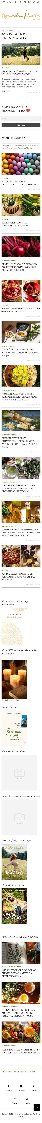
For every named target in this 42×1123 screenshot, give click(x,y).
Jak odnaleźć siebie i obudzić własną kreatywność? (20, 72)
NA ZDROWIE (6, 260)
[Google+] (29, 2)
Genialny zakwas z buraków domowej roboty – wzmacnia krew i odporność (20, 267)
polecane (17, 966)
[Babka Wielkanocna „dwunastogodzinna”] (21, 205)
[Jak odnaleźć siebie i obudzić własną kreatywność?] (21, 54)
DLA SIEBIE (5, 67)
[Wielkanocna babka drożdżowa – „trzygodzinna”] (21, 164)
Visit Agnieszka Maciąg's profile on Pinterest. (19, 1071)
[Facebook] (20, 2)
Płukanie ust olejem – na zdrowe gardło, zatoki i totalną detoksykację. (18, 1013)
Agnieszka (6, 91)
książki (4, 346)
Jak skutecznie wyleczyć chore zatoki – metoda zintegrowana (19, 973)
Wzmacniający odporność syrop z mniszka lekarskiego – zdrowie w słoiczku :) (20, 397)
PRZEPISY (5, 178)
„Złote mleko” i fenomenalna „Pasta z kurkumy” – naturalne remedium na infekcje (21, 532)
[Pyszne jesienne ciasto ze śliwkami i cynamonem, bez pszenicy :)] (21, 556)
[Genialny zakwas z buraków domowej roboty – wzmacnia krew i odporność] (21, 246)
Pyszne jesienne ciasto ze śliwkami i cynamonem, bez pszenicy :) (18, 577)
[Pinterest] (34, 2)
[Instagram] (25, 2)
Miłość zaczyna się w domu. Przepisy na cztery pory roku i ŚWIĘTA (20, 352)
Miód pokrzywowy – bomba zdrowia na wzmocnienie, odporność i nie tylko (18, 488)
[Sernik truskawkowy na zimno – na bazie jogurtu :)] (21, 290)
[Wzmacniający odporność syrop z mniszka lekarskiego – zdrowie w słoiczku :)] (21, 376)
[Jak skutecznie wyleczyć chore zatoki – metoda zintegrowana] (21, 953)
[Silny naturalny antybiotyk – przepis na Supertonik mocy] (21, 1032)
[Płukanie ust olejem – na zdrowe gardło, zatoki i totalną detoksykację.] (21, 992)
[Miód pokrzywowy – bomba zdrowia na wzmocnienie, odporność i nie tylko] (21, 467)
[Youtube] (38, 2)
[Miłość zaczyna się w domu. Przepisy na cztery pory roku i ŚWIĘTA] (21, 332)
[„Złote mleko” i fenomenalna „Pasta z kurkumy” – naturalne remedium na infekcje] (21, 512)
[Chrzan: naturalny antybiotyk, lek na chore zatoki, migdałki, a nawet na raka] (21, 420)
